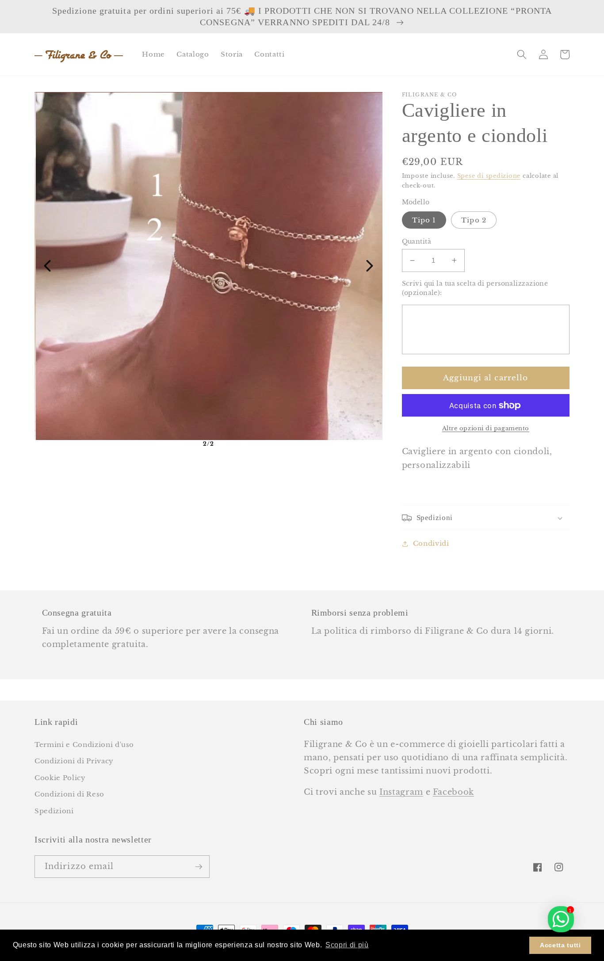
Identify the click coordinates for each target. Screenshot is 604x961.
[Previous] (47, 265)
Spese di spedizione (489, 176)
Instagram (401, 792)
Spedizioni (54, 811)
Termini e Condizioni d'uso (84, 744)
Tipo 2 (473, 220)
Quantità (417, 241)
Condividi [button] (431, 543)
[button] (521, 54)
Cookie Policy (60, 777)
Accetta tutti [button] (560, 945)
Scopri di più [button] (347, 945)
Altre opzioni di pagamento (485, 428)
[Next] (369, 265)
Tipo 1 (424, 220)
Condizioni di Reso (69, 794)
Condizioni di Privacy (74, 761)
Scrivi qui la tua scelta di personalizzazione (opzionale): (475, 288)
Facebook (453, 792)
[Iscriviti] (198, 866)
